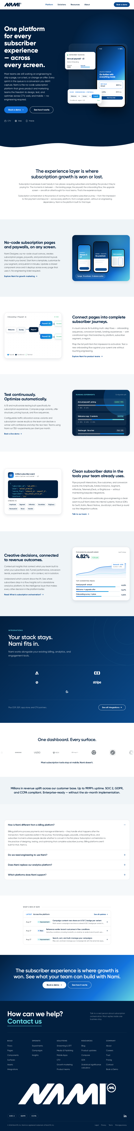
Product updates (88, 1050)
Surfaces (11, 1060)
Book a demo (121, 5)
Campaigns (37, 1050)
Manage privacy (121, 1125)
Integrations (12, 1069)
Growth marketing (65, 1064)
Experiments (37, 1046)
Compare (85, 1055)
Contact (109, 1064)
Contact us (24, 1021)
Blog (83, 1046)
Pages (10, 1050)
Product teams (63, 1069)
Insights (35, 1055)
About (87, 4)
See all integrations (112, 707)
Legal (97, 1125)
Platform (49, 4)
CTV (58, 1060)
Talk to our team (79, 514)
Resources (75, 4)
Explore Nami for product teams (86, 356)
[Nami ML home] (12, 4)
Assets (10, 1064)
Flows (9, 1046)
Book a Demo (112, 1069)
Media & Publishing (65, 1050)
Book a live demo (11, 434)
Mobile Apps (62, 1055)
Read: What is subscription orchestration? (22, 594)
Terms (111, 1125)
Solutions (62, 4)
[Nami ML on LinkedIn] (125, 1116)
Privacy (103, 1125)
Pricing (109, 1060)
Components (13, 1055)
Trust (108, 1055)
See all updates (100, 914)
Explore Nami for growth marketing (19, 276)
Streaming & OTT (64, 1046)
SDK (83, 1060)
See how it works (41, 110)
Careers (109, 1050)
